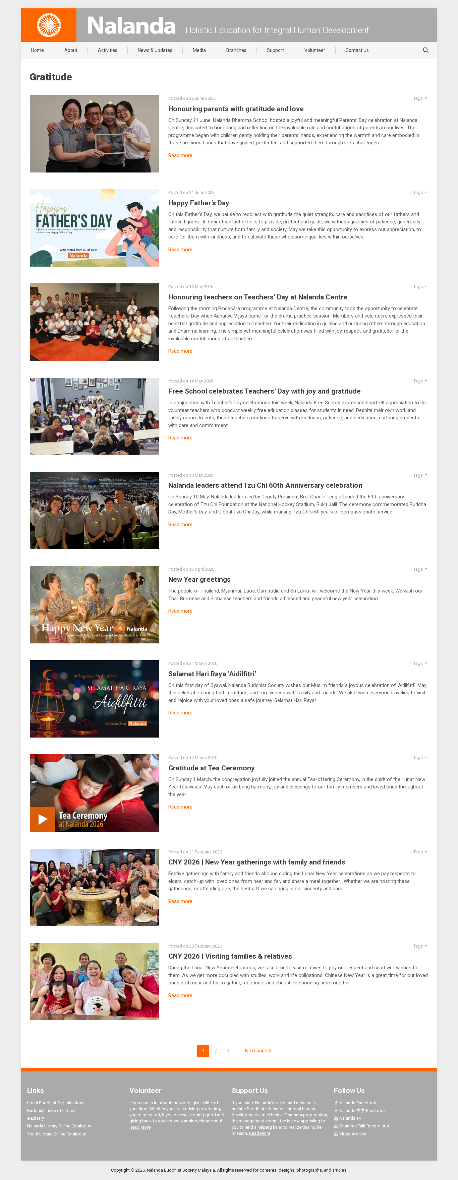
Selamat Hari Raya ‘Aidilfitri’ (212, 674)
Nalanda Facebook (357, 1102)
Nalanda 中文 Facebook (362, 1110)
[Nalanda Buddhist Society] (132, 25)
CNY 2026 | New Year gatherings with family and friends (256, 862)
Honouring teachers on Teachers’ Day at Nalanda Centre (258, 297)
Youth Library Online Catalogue (56, 1133)
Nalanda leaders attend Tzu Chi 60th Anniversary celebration (265, 485)
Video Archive (352, 1133)
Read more (180, 155)
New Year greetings (199, 579)
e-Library (35, 1118)
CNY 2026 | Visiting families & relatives (230, 956)
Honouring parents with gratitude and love (236, 109)
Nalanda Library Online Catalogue (59, 1125)
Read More (140, 1127)
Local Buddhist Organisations (55, 1102)
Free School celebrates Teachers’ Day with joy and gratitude (264, 391)
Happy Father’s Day (198, 203)
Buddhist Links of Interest (52, 1110)
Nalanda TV (349, 1118)
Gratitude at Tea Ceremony (211, 768)
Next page (256, 1051)
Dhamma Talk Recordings (363, 1125)
